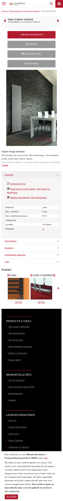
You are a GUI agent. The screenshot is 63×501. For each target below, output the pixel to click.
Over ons (12, 420)
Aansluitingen (11, 241)
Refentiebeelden (15, 393)
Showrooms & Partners (18, 447)
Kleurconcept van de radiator (22, 189)
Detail (18, 302)
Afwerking (9, 248)
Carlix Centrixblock (43, 275)
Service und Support (17, 427)
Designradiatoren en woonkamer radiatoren (25, 11)
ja (43, 229)
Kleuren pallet (14, 360)
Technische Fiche (18, 184)
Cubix (13, 275)
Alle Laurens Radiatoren (19, 327)
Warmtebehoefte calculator (20, 346)
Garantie (12, 400)
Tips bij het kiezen (16, 380)
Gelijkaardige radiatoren (15, 255)
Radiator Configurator (17, 353)
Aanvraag (32, 63)
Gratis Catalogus (15, 440)
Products (5, 11)
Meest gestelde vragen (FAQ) (21, 387)
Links (7, 262)
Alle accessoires (15, 340)
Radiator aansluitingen (20, 197)
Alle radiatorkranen (16, 333)
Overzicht (9, 175)
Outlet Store (13, 434)
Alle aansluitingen (39, 197)
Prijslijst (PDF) (32, 54)
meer (5, 165)
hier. (46, 458)
